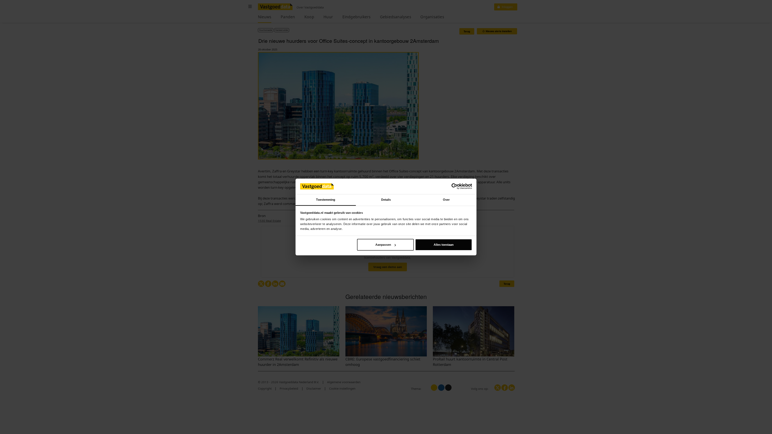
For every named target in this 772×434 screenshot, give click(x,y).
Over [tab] (446, 199)
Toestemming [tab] (325, 199)
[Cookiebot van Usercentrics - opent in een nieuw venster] (454, 186)
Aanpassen (383, 244)
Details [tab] (386, 199)
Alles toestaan (444, 244)
